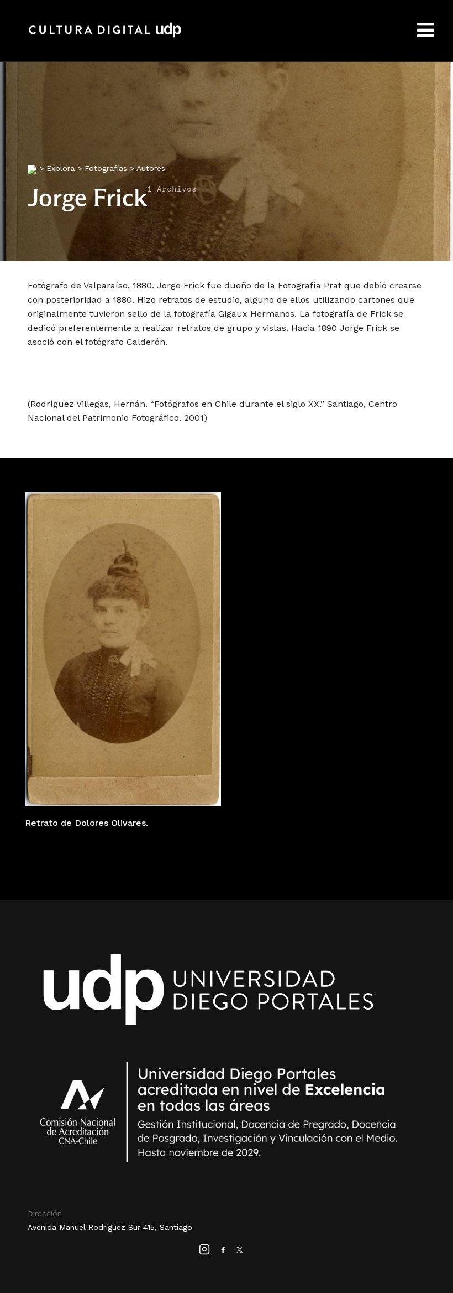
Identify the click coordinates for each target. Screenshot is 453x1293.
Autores (150, 168)
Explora (60, 168)
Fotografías (106, 168)
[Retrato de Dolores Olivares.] (123, 648)
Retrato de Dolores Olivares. (86, 823)
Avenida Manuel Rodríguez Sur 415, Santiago (110, 1227)
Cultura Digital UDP (105, 36)
